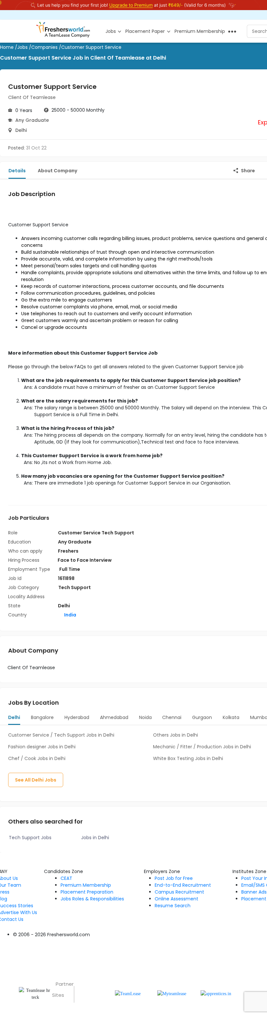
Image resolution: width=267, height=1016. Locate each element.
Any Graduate (32, 120)
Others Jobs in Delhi (175, 735)
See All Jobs (35, 780)
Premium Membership (86, 885)
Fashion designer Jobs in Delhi (42, 746)
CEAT (66, 878)
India (69, 615)
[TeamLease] (128, 993)
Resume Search (172, 905)
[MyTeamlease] (171, 993)
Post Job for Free (174, 878)
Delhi (21, 130)
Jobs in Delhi (95, 837)
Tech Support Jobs (30, 837)
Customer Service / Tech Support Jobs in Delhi (61, 735)
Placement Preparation (87, 892)
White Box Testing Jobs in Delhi (188, 758)
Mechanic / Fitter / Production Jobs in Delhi (202, 746)
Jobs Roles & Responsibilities (92, 899)
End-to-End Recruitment (183, 885)
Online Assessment (176, 899)
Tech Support (74, 587)
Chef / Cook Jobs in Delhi (36, 758)
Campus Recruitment (179, 892)
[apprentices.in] (216, 993)
